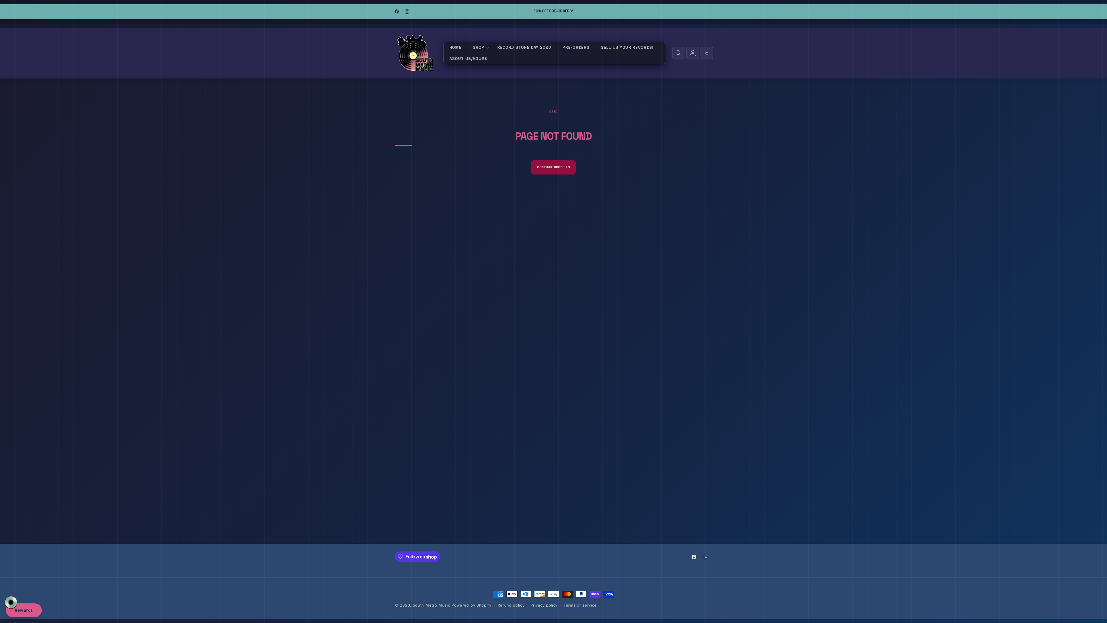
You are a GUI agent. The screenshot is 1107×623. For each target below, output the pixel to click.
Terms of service (580, 605)
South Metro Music (431, 605)
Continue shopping (553, 167)
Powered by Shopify (471, 605)
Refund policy (511, 605)
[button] (479, 47)
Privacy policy (544, 605)
